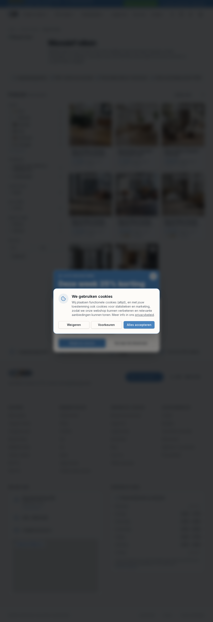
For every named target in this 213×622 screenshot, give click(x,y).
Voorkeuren (106, 325)
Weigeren (74, 325)
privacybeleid (144, 315)
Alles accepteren (139, 325)
